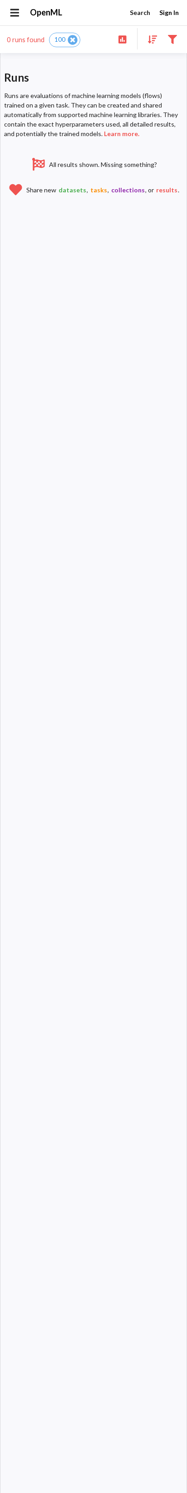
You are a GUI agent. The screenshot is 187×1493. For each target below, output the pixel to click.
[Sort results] (149, 38)
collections (128, 190)
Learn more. (121, 133)
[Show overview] (122, 38)
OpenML (46, 12)
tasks (98, 190)
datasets (72, 190)
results (166, 190)
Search (140, 12)
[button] (64, 40)
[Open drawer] (15, 12)
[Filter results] (172, 38)
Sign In (169, 12)
